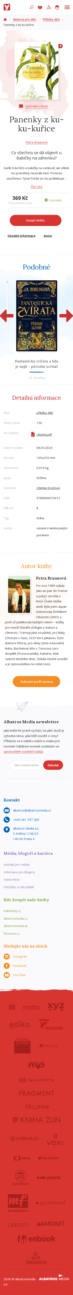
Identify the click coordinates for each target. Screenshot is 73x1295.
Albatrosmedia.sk (16, 926)
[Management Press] (36, 1065)
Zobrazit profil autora (36, 682)
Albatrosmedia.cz (16, 918)
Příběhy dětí (51, 19)
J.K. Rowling (37, 378)
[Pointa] (49, 1178)
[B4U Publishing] (36, 1079)
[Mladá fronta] (18, 1203)
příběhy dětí (44, 413)
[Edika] (20, 1024)
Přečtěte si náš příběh (19, 887)
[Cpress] (48, 1046)
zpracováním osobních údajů (23, 751)
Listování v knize (36, 106)
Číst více (36, 187)
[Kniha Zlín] (36, 1120)
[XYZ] (56, 1007)
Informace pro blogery (19, 872)
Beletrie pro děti (24, 19)
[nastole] (51, 1024)
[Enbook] (36, 1239)
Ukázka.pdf (44, 434)
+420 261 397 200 (26, 819)
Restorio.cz (11, 933)
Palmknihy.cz (12, 911)
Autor (48, 236)
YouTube (19, 975)
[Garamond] (50, 1203)
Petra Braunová (36, 142)
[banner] (8, 7)
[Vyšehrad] (24, 1139)
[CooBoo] (12, 1007)
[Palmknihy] (48, 1158)
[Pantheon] (21, 1178)
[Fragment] (36, 1093)
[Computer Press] (22, 1046)
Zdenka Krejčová (48, 488)
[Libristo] (18, 1223)
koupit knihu (35, 220)
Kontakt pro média (17, 864)
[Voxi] (55, 1139)
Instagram (20, 956)
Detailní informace (21, 236)
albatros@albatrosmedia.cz (32, 810)
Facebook (19, 966)
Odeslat (53, 765)
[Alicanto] (36, 1106)
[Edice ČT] (22, 1158)
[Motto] (31, 1007)
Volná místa (12, 879)
